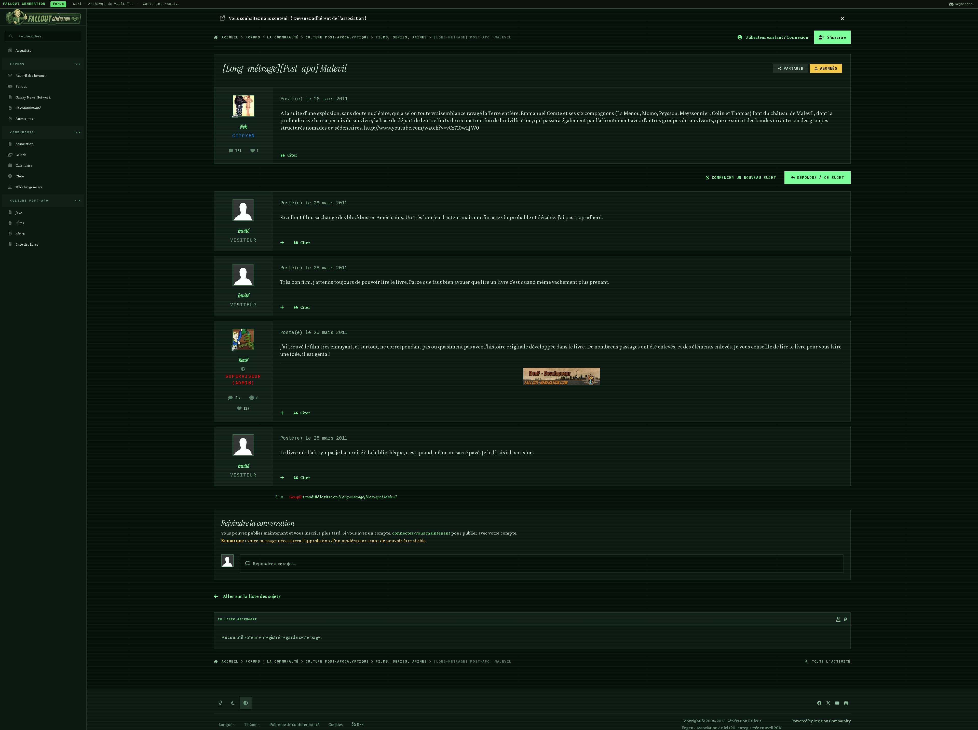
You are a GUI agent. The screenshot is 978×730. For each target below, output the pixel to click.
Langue (226, 724)
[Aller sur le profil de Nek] (243, 106)
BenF (243, 360)
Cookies (335, 724)
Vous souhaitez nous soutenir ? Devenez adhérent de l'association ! (297, 18)
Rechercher (30, 36)
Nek (243, 126)
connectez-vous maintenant (421, 533)
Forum (58, 4)
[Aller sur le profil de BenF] (243, 339)
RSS (359, 724)
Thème (251, 724)
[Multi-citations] (282, 242)
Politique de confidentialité (294, 724)
